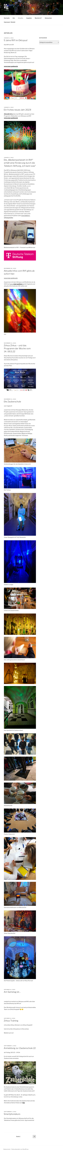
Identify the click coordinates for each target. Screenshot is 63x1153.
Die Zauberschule (12, 401)
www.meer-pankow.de (11, 66)
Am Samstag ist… (12, 992)
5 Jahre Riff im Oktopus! (15, 40)
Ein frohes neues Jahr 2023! (17, 109)
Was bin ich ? (38, 18)
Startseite (7, 18)
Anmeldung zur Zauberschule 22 (20, 1048)
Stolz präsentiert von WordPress (19, 1149)
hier (23, 1103)
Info (14, 18)
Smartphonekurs (12, 1114)
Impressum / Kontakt (9, 22)
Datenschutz (48, 18)
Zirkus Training (11, 1020)
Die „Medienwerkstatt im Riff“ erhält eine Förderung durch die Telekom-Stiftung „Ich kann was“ (20, 163)
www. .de (17, 284)
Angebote (29, 18)
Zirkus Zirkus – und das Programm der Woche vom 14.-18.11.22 (17, 348)
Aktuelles (20, 18)
